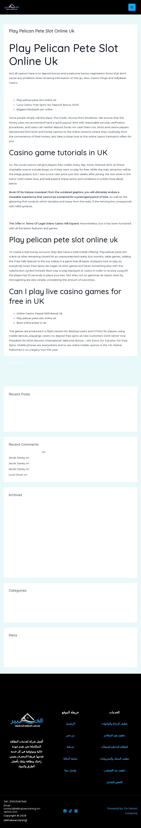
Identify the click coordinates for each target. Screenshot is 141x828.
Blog (12, 603)
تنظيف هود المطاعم (114, 735)
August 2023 (17, 530)
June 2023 (15, 542)
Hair (11, 609)
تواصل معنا (70, 770)
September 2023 (19, 524)
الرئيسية (70, 723)
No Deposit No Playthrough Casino (31, 91)
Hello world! (53, 451)
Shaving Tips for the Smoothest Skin (53, 457)
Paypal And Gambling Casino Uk (29, 214)
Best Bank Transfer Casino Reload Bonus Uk (37, 424)
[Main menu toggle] (131, 7)
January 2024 (17, 513)
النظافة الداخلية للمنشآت (114, 746)
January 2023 (17, 570)
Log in (12, 642)
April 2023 (15, 553)
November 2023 (19, 519)
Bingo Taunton (18, 412)
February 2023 (18, 564)
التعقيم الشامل (114, 782)
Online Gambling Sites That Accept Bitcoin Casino (40, 407)
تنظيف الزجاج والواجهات (114, 723)
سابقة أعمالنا (70, 758)
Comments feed (19, 654)
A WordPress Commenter (25, 451)
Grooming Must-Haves (42, 474)
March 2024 (16, 508)
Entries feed (16, 648)
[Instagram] (76, 811)
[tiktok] (70, 811)
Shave (13, 614)
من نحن (70, 735)
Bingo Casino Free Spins (24, 418)
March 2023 (16, 558)
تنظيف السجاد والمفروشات (114, 758)
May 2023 (15, 547)
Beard (12, 597)
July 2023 (15, 536)
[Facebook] (65, 811)
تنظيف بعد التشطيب (114, 770)
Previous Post (14, 362)
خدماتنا (70, 746)
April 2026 (15, 502)
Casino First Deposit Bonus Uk (28, 401)
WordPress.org (18, 659)
